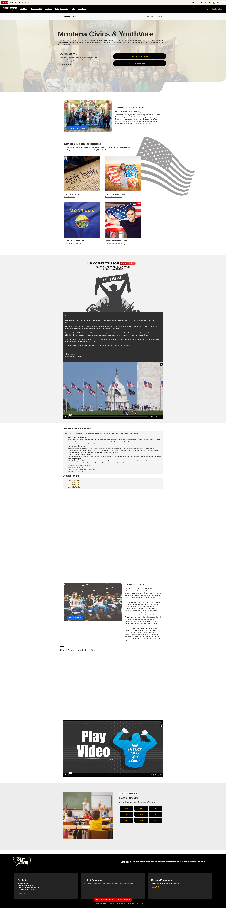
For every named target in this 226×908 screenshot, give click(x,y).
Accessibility (97, 883)
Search (208, 9)
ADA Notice (88, 883)
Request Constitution (123, 899)
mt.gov (117, 883)
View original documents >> (76, 467)
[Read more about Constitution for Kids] (123, 173)
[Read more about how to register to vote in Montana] (123, 220)
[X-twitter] (205, 2)
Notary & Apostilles (61, 9)
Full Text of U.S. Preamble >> (77, 471)
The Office (23, 9)
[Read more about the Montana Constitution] (82, 220)
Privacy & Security (107, 883)
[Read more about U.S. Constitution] (82, 173)
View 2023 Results (74, 483)
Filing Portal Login (217, 9)
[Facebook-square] (202, 2)
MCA (121, 883)
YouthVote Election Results (104, 899)
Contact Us (195, 2)
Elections (48, 9)
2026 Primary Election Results (19, 2)
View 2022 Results (74, 485)
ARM (73, 9)
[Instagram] (209, 2)
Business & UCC (36, 9)
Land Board (82, 9)
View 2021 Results (74, 487)
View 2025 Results (74, 480)
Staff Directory (128, 883)
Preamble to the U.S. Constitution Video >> (81, 469)
